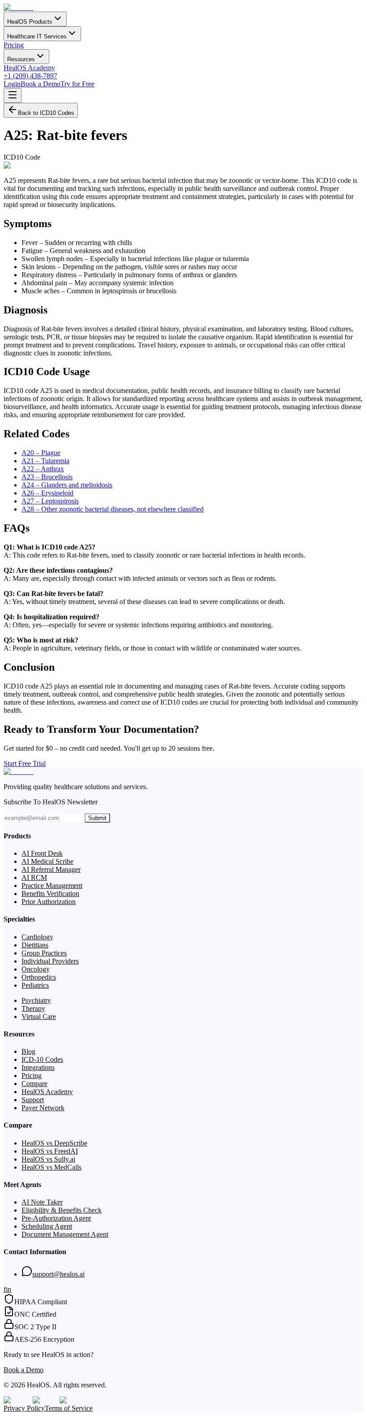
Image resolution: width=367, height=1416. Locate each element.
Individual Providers (50, 961)
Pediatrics (35, 985)
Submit (97, 818)
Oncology (35, 969)
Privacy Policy (24, 1408)
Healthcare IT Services (37, 36)
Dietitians (34, 945)
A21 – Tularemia (45, 461)
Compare (34, 1083)
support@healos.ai (58, 1274)
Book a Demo (40, 84)
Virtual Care (38, 1016)
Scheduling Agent (46, 1226)
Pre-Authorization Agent (56, 1218)
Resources (21, 59)
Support (32, 1099)
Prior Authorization (48, 901)
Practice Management (51, 885)
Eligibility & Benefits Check (61, 1210)
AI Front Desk (42, 853)
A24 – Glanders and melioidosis (66, 485)
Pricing (14, 45)
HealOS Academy (29, 68)
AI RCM (34, 877)
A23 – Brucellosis (47, 477)
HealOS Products (29, 21)
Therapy (33, 1008)
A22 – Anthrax (42, 469)
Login (12, 84)
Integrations (38, 1067)
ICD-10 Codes (42, 1059)
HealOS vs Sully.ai (48, 1159)
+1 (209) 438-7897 (30, 76)
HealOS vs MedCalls (51, 1167)
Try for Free (77, 84)
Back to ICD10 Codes (46, 113)
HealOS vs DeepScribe (54, 1143)
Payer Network (42, 1108)
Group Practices (44, 953)
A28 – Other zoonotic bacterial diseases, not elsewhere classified (112, 509)
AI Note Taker (42, 1202)
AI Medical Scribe (47, 861)
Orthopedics (38, 977)
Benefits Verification (50, 893)
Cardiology (37, 937)
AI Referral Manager (51, 869)
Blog (28, 1051)
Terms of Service (69, 1408)
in (8, 1289)
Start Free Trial (25, 763)
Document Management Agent (64, 1234)
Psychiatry (36, 1000)
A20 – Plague (40, 453)
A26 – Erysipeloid (47, 493)
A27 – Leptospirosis (50, 501)
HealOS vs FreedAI (49, 1151)
